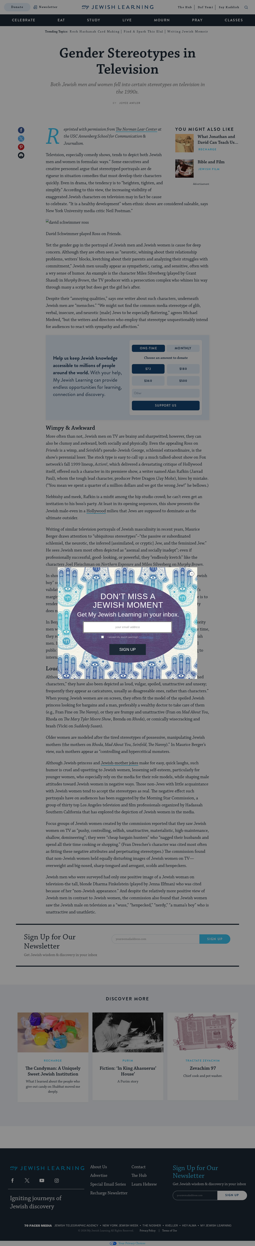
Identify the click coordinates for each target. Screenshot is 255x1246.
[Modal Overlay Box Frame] (127, 623)
